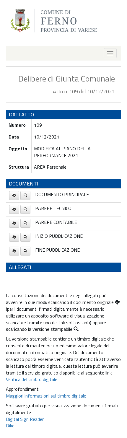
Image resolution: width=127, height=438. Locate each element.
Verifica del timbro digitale (31, 379)
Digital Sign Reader (25, 419)
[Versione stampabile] (25, 195)
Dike (10, 425)
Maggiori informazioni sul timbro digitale (46, 395)
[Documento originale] (14, 195)
